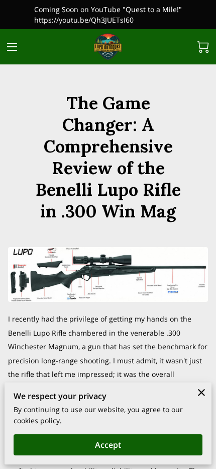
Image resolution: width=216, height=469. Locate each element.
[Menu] (12, 47)
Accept (108, 444)
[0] (203, 47)
